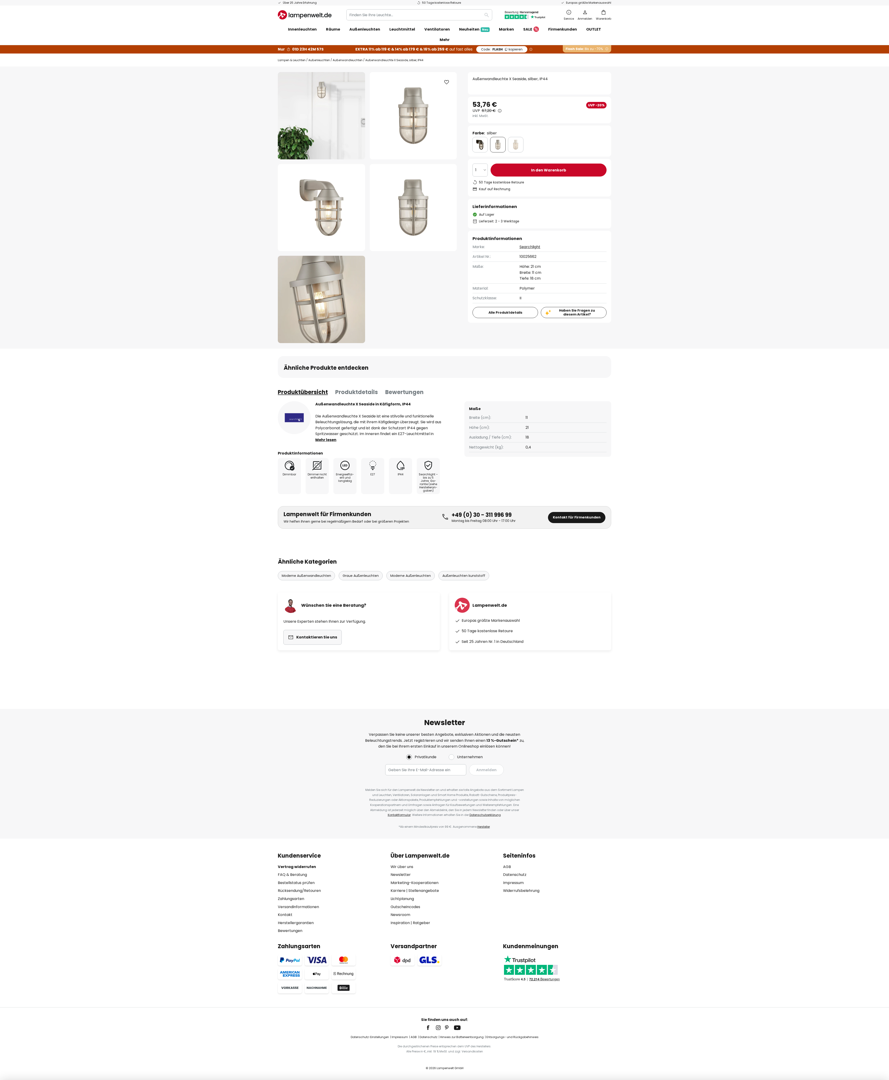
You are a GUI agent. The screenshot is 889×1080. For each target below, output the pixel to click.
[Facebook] (431, 1028)
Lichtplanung (402, 898)
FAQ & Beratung (292, 874)
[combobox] (419, 14)
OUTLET (593, 29)
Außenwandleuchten (348, 60)
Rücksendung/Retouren (299, 890)
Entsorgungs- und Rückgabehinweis (512, 1037)
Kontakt (285, 914)
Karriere (398, 890)
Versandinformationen (298, 906)
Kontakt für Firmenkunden (577, 517)
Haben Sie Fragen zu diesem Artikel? (577, 312)
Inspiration (400, 922)
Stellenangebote (423, 890)
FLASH (502, 49)
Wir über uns (402, 866)
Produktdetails (356, 392)
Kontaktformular (399, 815)
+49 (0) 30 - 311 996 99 (482, 515)
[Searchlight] (294, 417)
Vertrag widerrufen (297, 866)
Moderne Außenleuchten (410, 575)
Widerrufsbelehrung (521, 890)
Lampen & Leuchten (292, 60)
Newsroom (400, 914)
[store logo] (305, 14)
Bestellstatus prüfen (296, 882)
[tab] (303, 392)
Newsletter (401, 874)
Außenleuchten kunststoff (463, 575)
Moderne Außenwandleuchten (306, 575)
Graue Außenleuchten (361, 575)
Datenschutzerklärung (485, 815)
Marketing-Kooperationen (414, 882)
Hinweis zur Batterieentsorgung (462, 1037)
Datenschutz (514, 874)
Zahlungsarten (291, 898)
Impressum (513, 882)
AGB (507, 866)
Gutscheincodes (405, 906)
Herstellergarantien (296, 922)
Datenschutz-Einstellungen (370, 1037)
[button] (321, 207)
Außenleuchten (319, 60)
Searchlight (530, 246)
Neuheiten (473, 29)
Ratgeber (421, 922)
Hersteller (483, 827)
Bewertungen (404, 392)
